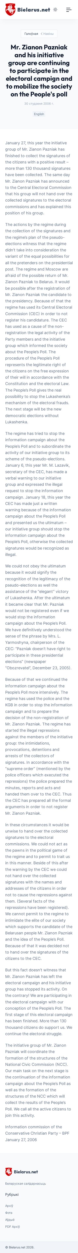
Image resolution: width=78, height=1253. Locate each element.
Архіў (9, 1206)
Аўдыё (10, 1219)
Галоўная (31, 33)
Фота (8, 1212)
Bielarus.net (26, 1171)
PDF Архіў (12, 1226)
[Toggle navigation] (69, 9)
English (39, 114)
